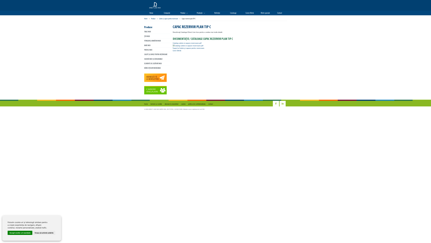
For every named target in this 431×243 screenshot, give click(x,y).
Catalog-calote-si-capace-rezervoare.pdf (187, 43)
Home (145, 19)
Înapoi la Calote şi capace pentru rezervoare (188, 48)
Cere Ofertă (177, 51)
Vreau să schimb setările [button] (44, 233)
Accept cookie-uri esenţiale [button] (20, 233)
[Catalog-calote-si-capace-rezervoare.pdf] (188, 46)
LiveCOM (201, 109)
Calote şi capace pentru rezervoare (168, 19)
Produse (153, 19)
